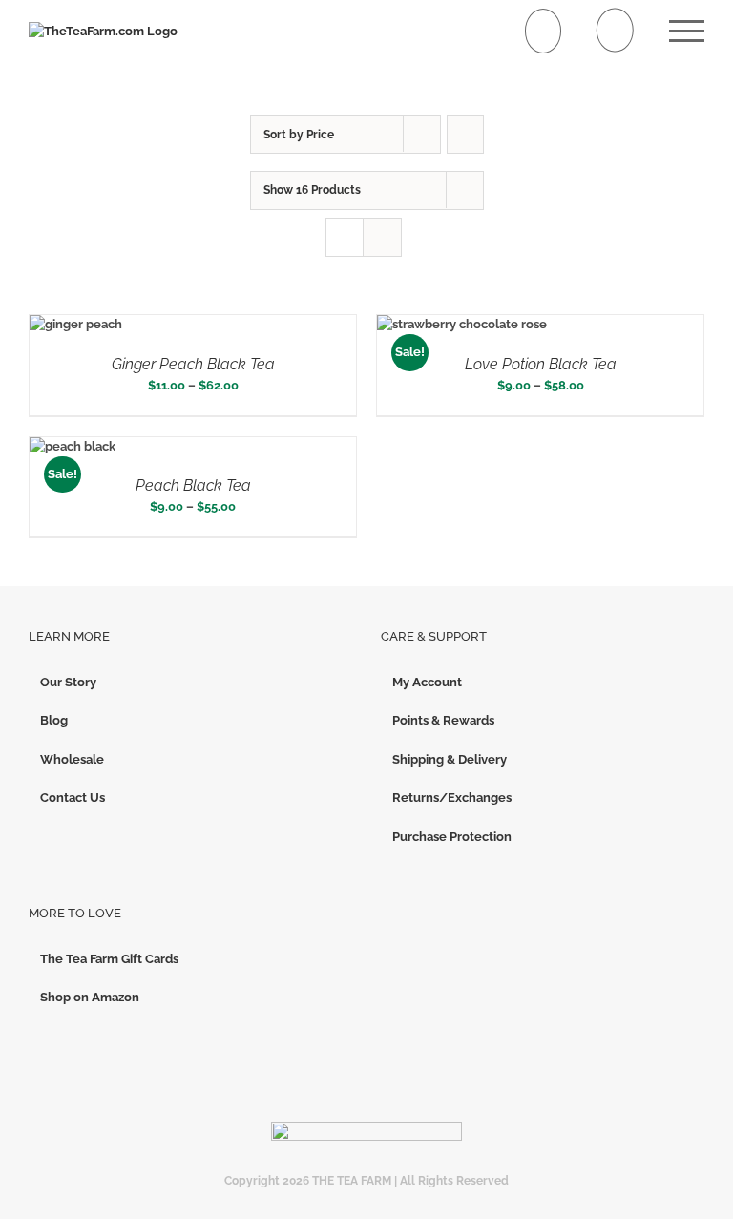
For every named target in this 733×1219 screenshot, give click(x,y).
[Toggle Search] (615, 30)
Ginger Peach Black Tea (193, 364)
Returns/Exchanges (452, 797)
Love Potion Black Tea (541, 364)
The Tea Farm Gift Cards (109, 959)
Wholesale (72, 759)
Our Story (68, 682)
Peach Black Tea (193, 485)
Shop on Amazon (89, 997)
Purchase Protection (452, 837)
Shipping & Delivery (449, 759)
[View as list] (382, 237)
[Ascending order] (465, 134)
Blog (54, 720)
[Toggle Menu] (686, 31)
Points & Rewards (443, 720)
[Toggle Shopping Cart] (543, 31)
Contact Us (72, 797)
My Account (427, 682)
